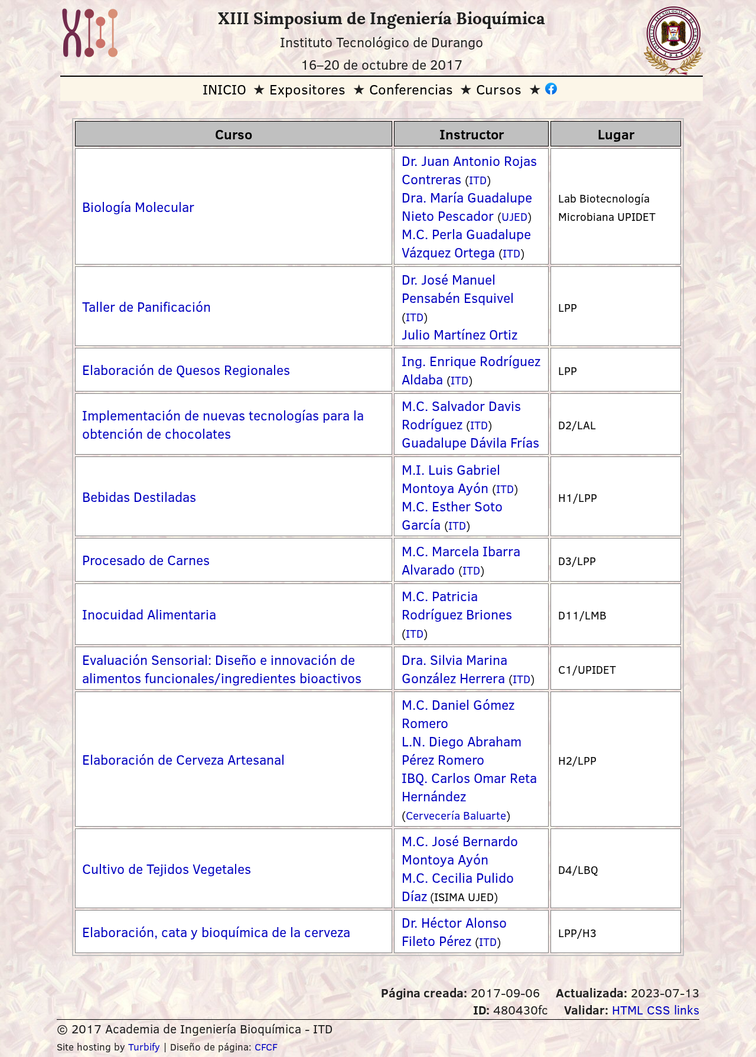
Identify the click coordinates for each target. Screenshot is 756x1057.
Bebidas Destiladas (139, 496)
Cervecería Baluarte (456, 815)
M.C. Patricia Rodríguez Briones (457, 604)
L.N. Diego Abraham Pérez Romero (462, 750)
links (686, 1009)
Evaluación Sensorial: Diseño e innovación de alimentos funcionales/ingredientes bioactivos (221, 668)
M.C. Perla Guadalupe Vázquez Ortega (466, 242)
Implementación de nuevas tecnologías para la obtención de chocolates (223, 424)
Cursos (499, 89)
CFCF (266, 1046)
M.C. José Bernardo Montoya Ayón (460, 849)
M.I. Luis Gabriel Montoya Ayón (451, 478)
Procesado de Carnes (146, 559)
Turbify (144, 1046)
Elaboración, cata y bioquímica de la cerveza (216, 931)
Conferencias (411, 89)
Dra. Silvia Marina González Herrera (454, 668)
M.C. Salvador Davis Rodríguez (461, 414)
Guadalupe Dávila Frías (470, 442)
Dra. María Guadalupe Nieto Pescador (467, 206)
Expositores (307, 89)
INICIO (224, 89)
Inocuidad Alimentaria (149, 614)
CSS (658, 1009)
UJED (514, 216)
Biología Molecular (138, 206)
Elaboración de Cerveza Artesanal (183, 759)
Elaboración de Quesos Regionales (186, 369)
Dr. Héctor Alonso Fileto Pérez (454, 931)
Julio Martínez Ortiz (459, 334)
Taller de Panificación (146, 306)
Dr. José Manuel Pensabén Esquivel (458, 288)
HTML (627, 1009)
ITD (478, 179)
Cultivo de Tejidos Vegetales (166, 868)
